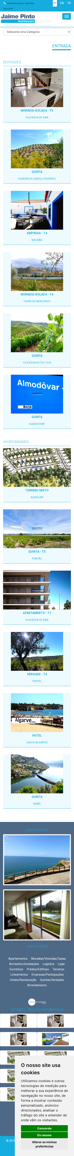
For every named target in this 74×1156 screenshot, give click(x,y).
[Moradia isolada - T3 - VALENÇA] (55, 1039)
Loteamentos (19, 974)
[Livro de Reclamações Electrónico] (37, 1001)
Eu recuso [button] (44, 1135)
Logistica (48, 964)
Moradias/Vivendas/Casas (48, 958)
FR (69, 3)
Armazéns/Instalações (24, 964)
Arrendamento (37, 985)
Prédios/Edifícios (38, 969)
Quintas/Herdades (52, 980)
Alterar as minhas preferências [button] (44, 1144)
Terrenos (58, 969)
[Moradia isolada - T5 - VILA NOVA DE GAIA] (18, 1021)
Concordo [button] (44, 1128)
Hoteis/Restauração (23, 980)
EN (62, 3)
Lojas (61, 964)
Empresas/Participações (48, 974)
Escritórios (16, 969)
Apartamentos (18, 958)
